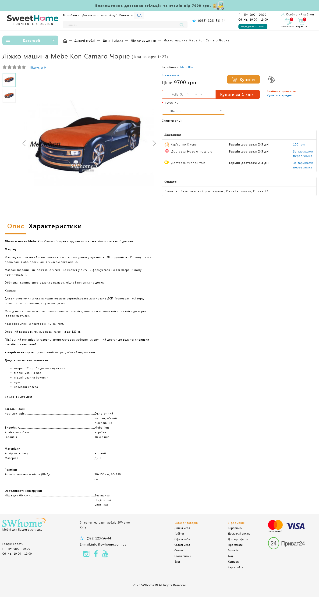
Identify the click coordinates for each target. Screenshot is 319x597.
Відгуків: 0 (38, 67)
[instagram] (86, 555)
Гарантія (233, 550)
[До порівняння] (271, 79)
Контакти (126, 15)
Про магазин (236, 544)
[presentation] (24, 143)
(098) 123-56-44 (212, 20)
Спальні (179, 550)
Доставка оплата (94, 15)
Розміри (172, 103)
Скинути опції (172, 120)
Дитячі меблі (182, 528)
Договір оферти (238, 539)
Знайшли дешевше (281, 91)
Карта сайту (235, 567)
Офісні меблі (182, 539)
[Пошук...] (183, 24)
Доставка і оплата (239, 533)
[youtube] (105, 555)
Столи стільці (182, 556)
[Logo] (32, 20)
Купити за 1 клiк (237, 94)
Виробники (71, 15)
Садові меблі (182, 544)
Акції (113, 15)
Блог (177, 561)
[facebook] (96, 555)
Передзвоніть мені (253, 26)
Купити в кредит (280, 95)
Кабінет (179, 533)
